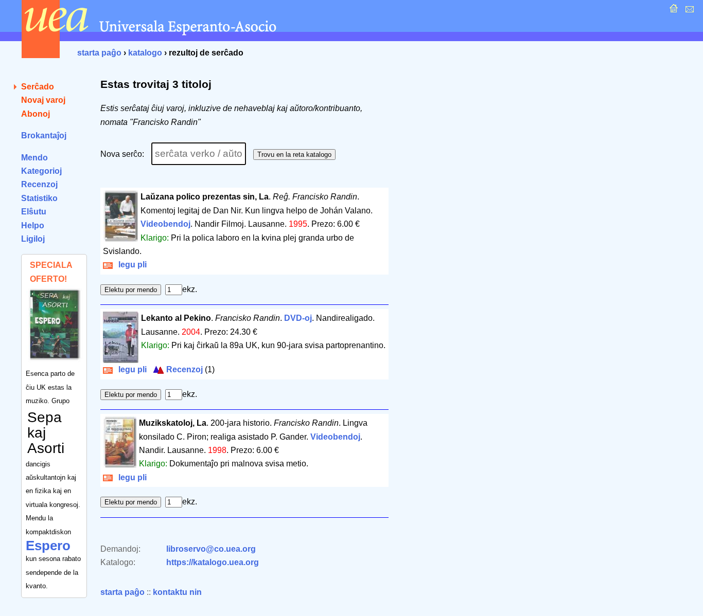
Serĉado (37, 86)
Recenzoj (39, 184)
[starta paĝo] (672, 11)
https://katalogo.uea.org (212, 562)
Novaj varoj (43, 100)
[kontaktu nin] (688, 11)
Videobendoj (165, 224)
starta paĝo (99, 52)
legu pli (130, 264)
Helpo (32, 225)
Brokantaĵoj (43, 135)
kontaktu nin (177, 592)
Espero (48, 545)
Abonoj (35, 114)
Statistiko (39, 198)
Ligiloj (33, 238)
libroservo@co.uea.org (211, 549)
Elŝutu (33, 211)
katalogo (145, 52)
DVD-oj (298, 318)
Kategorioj (41, 171)
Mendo (34, 157)
